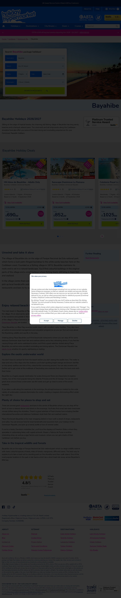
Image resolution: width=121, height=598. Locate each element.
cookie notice (83, 311)
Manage (60, 321)
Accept (46, 321)
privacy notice (36, 315)
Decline (74, 321)
